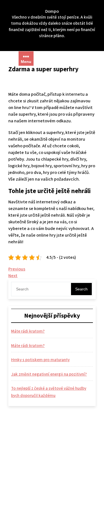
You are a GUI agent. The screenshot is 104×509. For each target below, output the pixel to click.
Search (81, 289)
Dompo (52, 11)
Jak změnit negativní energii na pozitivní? (49, 374)
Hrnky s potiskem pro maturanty (40, 360)
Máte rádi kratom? (28, 331)
